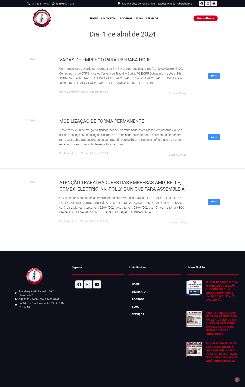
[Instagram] (207, 3)
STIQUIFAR (30, 59)
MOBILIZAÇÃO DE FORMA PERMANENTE (101, 121)
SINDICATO (108, 18)
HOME (94, 18)
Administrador (71, 92)
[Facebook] (201, 3)
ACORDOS (126, 18)
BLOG (139, 18)
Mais (214, 76)
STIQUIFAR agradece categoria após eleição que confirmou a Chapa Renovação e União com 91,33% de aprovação (222, 290)
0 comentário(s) (177, 93)
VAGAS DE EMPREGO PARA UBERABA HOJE (105, 60)
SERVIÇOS (152, 18)
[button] (108, 18)
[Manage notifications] (237, 379)
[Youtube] (214, 3)
